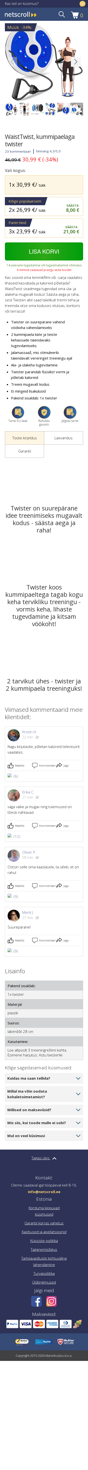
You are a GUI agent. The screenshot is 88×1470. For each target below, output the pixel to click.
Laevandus (64, 437)
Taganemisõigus (44, 1249)
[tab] (24, 438)
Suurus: (14, 1022)
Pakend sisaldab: (21, 985)
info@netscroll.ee (44, 1192)
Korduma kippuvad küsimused (44, 1211)
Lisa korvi (44, 251)
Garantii (24, 451)
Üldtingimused (44, 1282)
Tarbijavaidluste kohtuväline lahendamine (44, 1261)
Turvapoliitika (44, 1273)
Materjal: (15, 1004)
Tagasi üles (41, 1157)
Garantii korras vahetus (44, 1223)
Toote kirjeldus (24, 437)
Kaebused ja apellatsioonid (44, 1231)
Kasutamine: (18, 1041)
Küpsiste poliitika (44, 1240)
